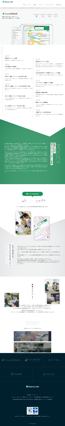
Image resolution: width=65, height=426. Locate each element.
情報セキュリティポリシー (28, 397)
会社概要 (34, 4)
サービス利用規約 (48, 399)
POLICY (43, 15)
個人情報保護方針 (37, 397)
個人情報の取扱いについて (47, 397)
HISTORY (37, 15)
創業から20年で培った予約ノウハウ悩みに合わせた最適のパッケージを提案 (10, 17)
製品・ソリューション (27, 4)
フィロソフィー (40, 4)
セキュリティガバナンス (50, 4)
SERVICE (49, 15)
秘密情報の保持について (39, 399)
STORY (56, 15)
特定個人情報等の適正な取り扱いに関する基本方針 (23, 399)
